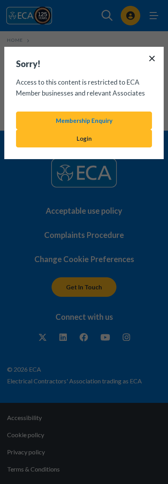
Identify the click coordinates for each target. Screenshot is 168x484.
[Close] (152, 58)
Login (84, 138)
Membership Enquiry (84, 120)
